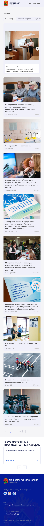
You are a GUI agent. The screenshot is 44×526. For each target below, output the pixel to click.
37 (16, 431)
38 (20, 431)
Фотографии (10, 19)
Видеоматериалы (25, 19)
